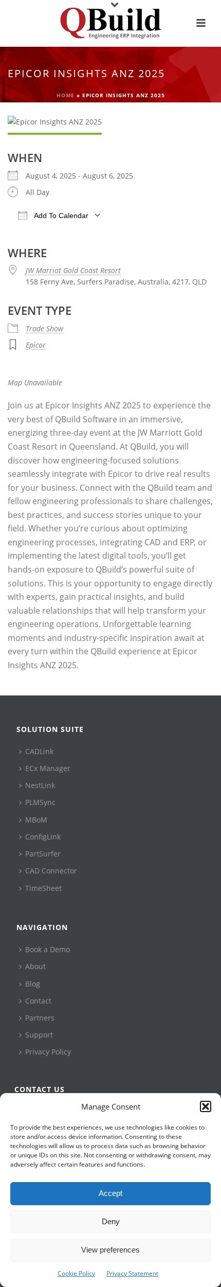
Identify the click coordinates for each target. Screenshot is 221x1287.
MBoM (36, 820)
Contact (38, 1001)
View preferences (110, 1249)
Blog (32, 984)
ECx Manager (47, 768)
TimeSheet (43, 888)
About (35, 966)
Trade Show (44, 328)
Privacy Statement (132, 1273)
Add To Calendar (60, 215)
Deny (111, 1221)
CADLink (39, 751)
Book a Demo (47, 949)
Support (39, 1035)
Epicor (36, 345)
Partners (39, 1018)
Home (66, 95)
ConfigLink (43, 837)
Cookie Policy (76, 1273)
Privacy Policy (48, 1052)
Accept (110, 1193)
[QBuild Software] (110, 23)
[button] (205, 1106)
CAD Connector (51, 870)
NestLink (40, 785)
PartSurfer (43, 854)
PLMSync (40, 802)
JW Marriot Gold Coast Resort (73, 270)
